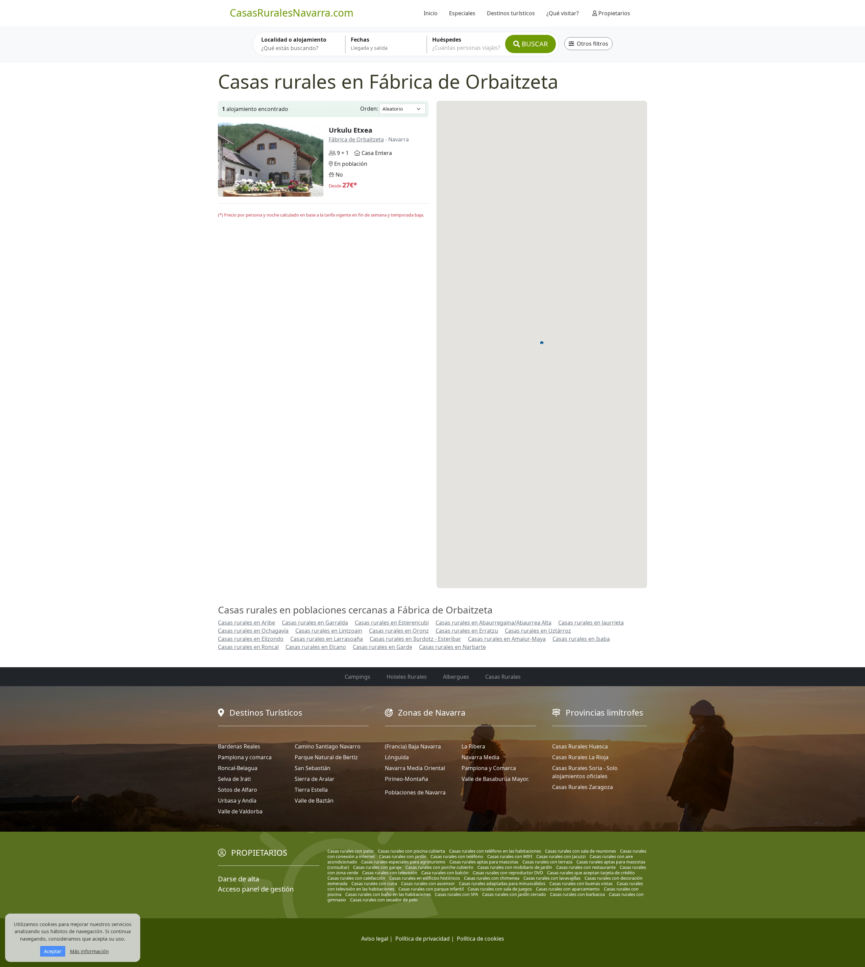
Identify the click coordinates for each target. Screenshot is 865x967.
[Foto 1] (249, 190)
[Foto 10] (276, 190)
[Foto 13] (286, 190)
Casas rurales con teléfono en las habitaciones (495, 851)
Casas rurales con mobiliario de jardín (514, 867)
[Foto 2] (252, 190)
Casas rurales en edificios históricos (424, 878)
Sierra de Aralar (315, 779)
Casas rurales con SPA (456, 894)
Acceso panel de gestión (256, 889)
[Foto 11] (279, 190)
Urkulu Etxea (350, 130)
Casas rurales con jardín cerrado (514, 894)
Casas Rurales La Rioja (580, 757)
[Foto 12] (282, 190)
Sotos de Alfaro (237, 789)
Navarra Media (480, 757)
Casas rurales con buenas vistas (581, 883)
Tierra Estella (311, 789)
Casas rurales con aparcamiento (568, 889)
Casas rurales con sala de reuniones (580, 851)
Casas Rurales (503, 676)
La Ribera (473, 746)
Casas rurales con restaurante (586, 867)
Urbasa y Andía (237, 800)
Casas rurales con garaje (377, 867)
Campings (357, 676)
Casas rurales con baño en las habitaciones (388, 894)
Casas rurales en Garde (382, 647)
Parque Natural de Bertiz (326, 757)
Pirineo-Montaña (406, 779)
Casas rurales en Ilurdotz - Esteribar (415, 639)
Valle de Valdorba (240, 811)
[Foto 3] (255, 190)
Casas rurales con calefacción (356, 878)
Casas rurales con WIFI (509, 856)
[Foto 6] (264, 190)
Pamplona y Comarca (489, 768)
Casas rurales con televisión (389, 873)
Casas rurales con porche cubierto (439, 867)
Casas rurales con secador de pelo (384, 900)
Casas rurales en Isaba (581, 639)
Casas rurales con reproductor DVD (508, 873)
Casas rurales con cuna (374, 883)
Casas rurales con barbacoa (577, 894)
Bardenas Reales (239, 746)
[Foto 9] (273, 190)
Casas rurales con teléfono (456, 856)
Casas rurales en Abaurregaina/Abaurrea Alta (493, 622)
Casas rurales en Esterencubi (392, 622)
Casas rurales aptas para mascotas (483, 862)
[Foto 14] (289, 190)
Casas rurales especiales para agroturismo (403, 862)
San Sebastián (312, 768)
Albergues (456, 676)
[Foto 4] (258, 190)
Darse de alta (238, 878)
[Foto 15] (292, 190)
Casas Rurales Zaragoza (582, 787)
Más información (89, 951)
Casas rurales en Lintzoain (328, 630)
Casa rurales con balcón (445, 873)
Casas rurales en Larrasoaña (326, 639)
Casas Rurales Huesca (580, 746)
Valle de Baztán (314, 800)
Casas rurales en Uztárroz (538, 630)
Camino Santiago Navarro (328, 746)
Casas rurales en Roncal (248, 647)
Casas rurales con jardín (402, 856)
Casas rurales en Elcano (316, 647)
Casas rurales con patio (350, 851)
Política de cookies (480, 938)
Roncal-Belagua (237, 768)
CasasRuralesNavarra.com (291, 13)
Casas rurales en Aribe (246, 622)
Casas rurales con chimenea (491, 878)
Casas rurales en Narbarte (452, 647)
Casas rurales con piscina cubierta (411, 851)
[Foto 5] (261, 190)
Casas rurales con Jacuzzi (561, 856)
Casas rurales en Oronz (399, 630)
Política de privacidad (422, 938)
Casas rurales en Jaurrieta (591, 622)
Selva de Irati (234, 779)
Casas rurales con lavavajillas (551, 878)
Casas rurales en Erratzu (467, 630)
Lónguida (397, 757)
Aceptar (52, 951)
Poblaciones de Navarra (415, 792)
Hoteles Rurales (407, 676)
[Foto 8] (270, 190)
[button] (542, 342)
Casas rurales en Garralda (315, 622)
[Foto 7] (267, 190)
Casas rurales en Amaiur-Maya (507, 639)
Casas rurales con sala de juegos (500, 889)
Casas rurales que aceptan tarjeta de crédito (591, 873)
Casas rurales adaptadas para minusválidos (502, 883)
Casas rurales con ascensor (428, 883)
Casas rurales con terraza (547, 862)
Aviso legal (374, 938)
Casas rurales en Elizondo (250, 639)
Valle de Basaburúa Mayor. (495, 779)
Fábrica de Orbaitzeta (356, 139)
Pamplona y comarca (245, 757)
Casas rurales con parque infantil (431, 889)
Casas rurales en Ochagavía (253, 630)
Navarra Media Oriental (415, 768)
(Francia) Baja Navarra (413, 746)
